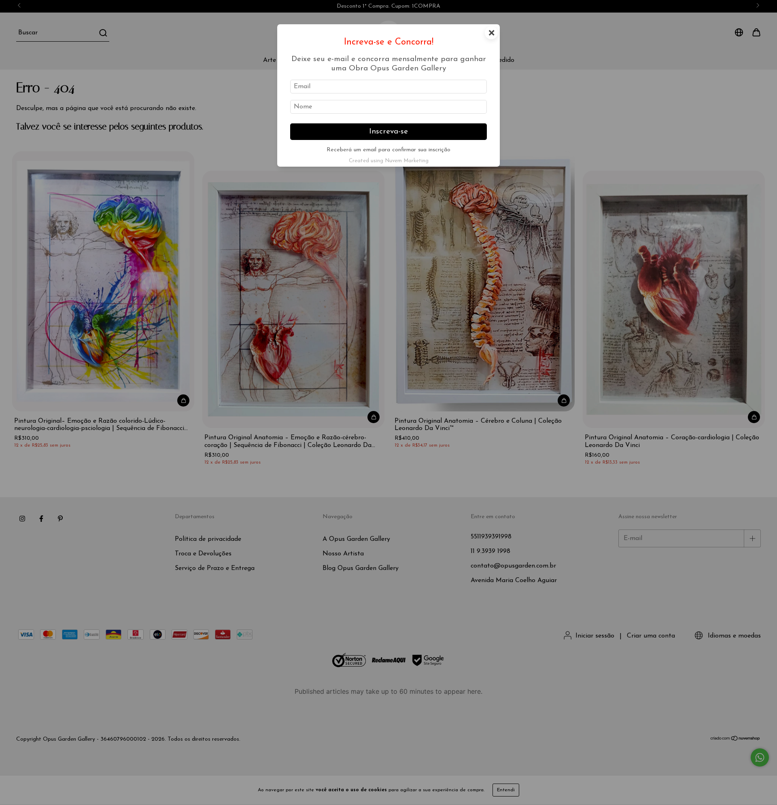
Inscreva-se (388, 132)
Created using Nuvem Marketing (389, 160)
